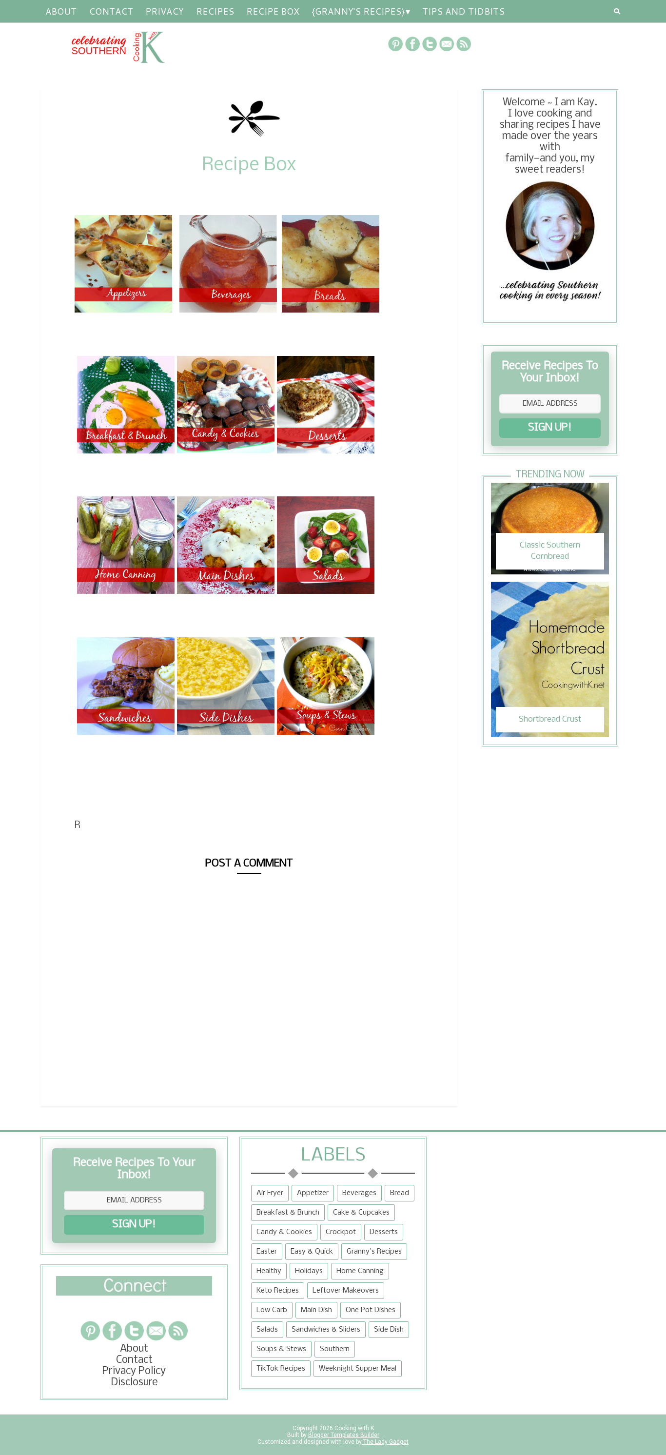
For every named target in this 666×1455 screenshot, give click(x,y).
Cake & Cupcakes (361, 1213)
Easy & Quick (312, 1252)
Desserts (384, 1232)
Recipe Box (272, 11)
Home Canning (360, 1271)
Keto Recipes (277, 1291)
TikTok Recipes (280, 1369)
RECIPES (215, 11)
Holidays (309, 1271)
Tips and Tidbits (463, 11)
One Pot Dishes (370, 1310)
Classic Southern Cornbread (550, 551)
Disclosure (134, 1382)
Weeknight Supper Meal (357, 1369)
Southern (335, 1349)
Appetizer (313, 1193)
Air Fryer (269, 1193)
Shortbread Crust (550, 719)
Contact (111, 11)
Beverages (359, 1193)
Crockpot (341, 1232)
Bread (399, 1193)
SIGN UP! (550, 427)
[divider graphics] (134, 1292)
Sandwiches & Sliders (326, 1330)
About (61, 11)
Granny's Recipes (374, 1252)
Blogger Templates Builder (343, 1435)
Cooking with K (353, 1428)
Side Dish (389, 1330)
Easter (266, 1252)
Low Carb (271, 1310)
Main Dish (316, 1310)
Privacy (164, 11)
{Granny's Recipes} (358, 11)
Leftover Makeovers (346, 1291)
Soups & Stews (281, 1349)
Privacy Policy (134, 1371)
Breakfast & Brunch (287, 1213)
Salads (267, 1330)
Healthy (268, 1271)
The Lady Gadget (385, 1441)
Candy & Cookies (284, 1232)
